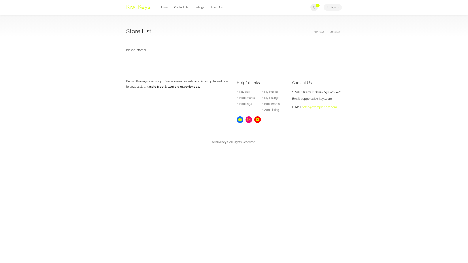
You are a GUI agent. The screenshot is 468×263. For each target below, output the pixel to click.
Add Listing (271, 110)
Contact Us (181, 7)
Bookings (245, 104)
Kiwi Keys (138, 7)
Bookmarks (247, 98)
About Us (216, 7)
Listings (199, 7)
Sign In (334, 7)
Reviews (244, 92)
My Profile (271, 92)
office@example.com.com (319, 107)
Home (164, 7)
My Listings (271, 98)
